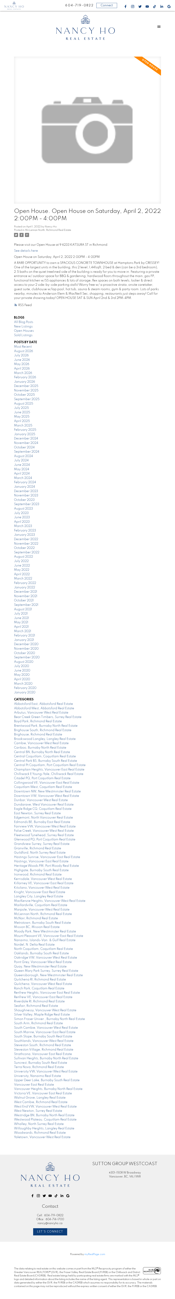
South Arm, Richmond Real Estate (38, 1023)
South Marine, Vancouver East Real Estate (45, 1032)
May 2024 (21, 469)
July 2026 (21, 355)
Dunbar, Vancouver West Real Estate (41, 800)
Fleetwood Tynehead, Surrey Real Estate (44, 835)
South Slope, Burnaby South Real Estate (43, 1036)
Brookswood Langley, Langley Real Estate (45, 739)
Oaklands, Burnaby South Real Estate (41, 953)
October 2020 (24, 653)
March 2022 (23, 578)
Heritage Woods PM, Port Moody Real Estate (46, 865)
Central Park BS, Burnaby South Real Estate (45, 760)
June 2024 (22, 464)
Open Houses (24, 330)
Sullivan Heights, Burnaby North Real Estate (46, 1058)
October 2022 (24, 548)
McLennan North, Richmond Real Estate (48, 230)
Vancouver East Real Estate (34, 1084)
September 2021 (26, 604)
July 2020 (21, 666)
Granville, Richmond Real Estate (37, 848)
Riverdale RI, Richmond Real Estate (39, 1001)
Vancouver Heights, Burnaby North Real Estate (48, 1089)
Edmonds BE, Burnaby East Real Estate (42, 822)
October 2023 (24, 500)
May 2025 (21, 416)
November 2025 (26, 390)
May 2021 (21, 622)
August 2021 (23, 609)
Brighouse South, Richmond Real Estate (42, 730)
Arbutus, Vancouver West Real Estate (41, 712)
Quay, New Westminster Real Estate (40, 966)
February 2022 (25, 583)
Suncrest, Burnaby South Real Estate (40, 1062)
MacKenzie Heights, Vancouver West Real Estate (49, 900)
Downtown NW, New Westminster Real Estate (47, 791)
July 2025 (21, 408)
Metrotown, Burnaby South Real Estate (42, 922)
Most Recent (23, 346)
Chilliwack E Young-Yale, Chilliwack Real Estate (48, 774)
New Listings (23, 326)
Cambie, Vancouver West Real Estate (41, 743)
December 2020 (26, 644)
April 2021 (21, 626)
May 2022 (21, 569)
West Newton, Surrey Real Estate (38, 1110)
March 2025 (23, 425)
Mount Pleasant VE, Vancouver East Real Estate (48, 936)
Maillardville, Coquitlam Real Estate (40, 905)
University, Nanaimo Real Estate (37, 1076)
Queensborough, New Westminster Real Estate (48, 975)
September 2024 (26, 451)
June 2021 (21, 618)
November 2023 (26, 495)
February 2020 (25, 688)
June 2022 (22, 565)
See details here (26, 250)
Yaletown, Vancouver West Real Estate (42, 1137)
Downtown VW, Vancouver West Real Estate (46, 795)
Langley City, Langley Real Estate (38, 896)
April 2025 (22, 421)
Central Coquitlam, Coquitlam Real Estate (45, 756)
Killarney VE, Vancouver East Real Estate (43, 883)
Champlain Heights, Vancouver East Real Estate (49, 769)
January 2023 (24, 534)
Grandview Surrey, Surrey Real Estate (42, 844)
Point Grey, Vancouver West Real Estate (43, 962)
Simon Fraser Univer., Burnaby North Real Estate (49, 1019)
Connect (107, 5)
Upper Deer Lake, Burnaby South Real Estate (47, 1080)
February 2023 (25, 530)
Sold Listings (23, 335)
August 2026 (23, 351)
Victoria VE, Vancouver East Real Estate (43, 1093)
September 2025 (26, 399)
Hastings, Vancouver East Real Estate (41, 861)
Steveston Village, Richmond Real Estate (43, 1049)
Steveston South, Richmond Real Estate (42, 1045)
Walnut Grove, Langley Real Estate (40, 1097)
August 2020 (23, 661)
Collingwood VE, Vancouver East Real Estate (46, 782)
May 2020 (22, 674)
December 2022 (26, 539)
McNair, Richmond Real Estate (36, 918)
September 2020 (27, 657)
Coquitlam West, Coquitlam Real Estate (43, 787)
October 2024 (24, 447)
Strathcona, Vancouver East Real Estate (43, 1054)
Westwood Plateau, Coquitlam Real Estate (45, 1119)
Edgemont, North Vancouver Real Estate (43, 817)
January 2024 (24, 486)
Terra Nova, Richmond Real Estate (39, 1067)
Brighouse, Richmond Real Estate (38, 734)
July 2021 (21, 613)
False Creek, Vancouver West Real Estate (44, 830)
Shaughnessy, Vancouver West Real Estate (45, 1010)
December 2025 (26, 386)
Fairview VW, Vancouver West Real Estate (45, 826)
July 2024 (21, 460)
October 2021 (24, 600)
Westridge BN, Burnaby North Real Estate (44, 1115)
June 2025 (22, 412)
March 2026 (23, 373)
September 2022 (26, 552)
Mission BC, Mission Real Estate (37, 927)
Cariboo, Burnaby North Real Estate (40, 747)
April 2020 (22, 679)
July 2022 (21, 561)
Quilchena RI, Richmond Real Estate (40, 979)
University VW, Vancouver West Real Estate (46, 1071)
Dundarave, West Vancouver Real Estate (44, 804)
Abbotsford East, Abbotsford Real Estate (43, 703)
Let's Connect (50, 1231)
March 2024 (23, 478)
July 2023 (21, 513)
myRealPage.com (94, 1254)
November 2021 (25, 596)
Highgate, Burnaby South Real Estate (41, 870)
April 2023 (22, 521)
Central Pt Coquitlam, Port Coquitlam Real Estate (50, 765)
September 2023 (26, 504)
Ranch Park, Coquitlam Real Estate (39, 988)
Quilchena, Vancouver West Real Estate (43, 984)
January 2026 (24, 381)
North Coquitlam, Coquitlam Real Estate (43, 949)
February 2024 (25, 482)
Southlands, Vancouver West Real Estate (43, 1041)
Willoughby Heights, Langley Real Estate (44, 1128)
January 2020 (24, 692)
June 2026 (22, 359)
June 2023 (22, 517)
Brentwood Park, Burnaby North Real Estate (46, 725)
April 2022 (22, 574)
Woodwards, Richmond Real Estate (40, 1132)
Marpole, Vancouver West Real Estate (42, 909)
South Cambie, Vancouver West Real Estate (46, 1027)
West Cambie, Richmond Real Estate (41, 1102)
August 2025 (23, 403)
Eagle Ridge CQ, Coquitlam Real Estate (43, 808)
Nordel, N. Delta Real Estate (34, 944)
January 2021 (24, 640)
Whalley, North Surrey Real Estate (39, 1124)
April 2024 (22, 473)
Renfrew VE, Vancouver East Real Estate (43, 997)
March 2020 (23, 683)
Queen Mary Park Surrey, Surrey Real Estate (46, 970)
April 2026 (22, 368)
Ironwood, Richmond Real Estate (38, 874)
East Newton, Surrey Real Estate (37, 813)
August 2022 (23, 556)
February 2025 (25, 429)
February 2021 (24, 635)
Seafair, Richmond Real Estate (36, 1005)
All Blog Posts (23, 322)
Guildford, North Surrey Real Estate (40, 852)
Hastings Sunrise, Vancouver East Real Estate (47, 857)
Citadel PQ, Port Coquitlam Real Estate (42, 778)
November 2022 (26, 543)
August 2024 (23, 456)
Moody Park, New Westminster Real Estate (45, 931)
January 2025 (24, 434)
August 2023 (23, 508)
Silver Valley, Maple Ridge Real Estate (42, 1014)
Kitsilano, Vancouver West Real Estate (42, 887)
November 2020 (26, 648)
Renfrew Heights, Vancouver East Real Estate (47, 992)
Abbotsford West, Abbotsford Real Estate (44, 708)
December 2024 (26, 438)
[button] (125, 6)
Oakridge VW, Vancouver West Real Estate (45, 957)
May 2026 (21, 364)
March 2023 (23, 526)
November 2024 (26, 443)
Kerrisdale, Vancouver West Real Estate (43, 879)
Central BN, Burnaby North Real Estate (42, 752)
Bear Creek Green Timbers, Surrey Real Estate (48, 717)
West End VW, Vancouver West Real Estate (45, 1106)
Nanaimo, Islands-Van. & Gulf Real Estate (45, 940)
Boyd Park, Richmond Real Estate (38, 721)
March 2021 (22, 631)
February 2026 (25, 377)
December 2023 (26, 491)
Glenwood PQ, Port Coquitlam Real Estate (44, 839)
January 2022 (24, 587)
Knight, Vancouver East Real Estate (39, 892)
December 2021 (25, 591)
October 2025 (24, 394)
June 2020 (22, 670)
